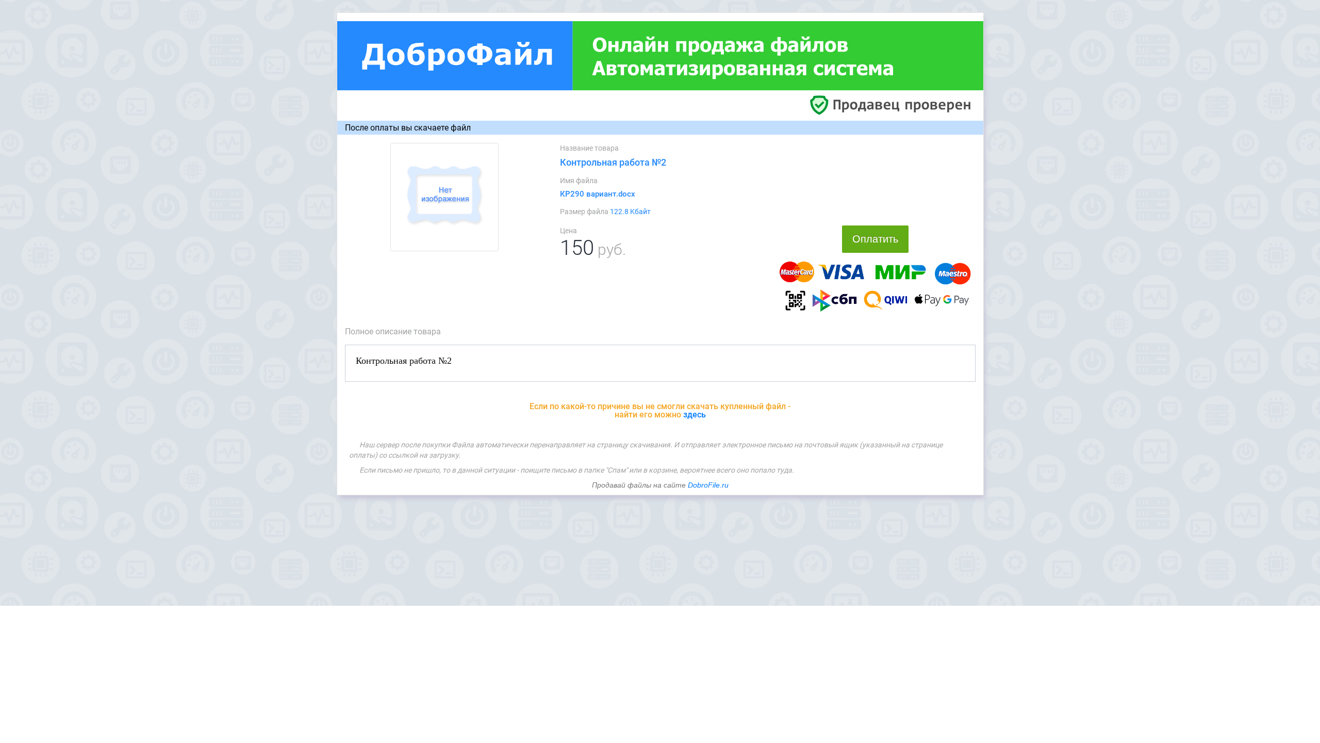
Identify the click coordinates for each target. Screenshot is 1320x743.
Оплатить (875, 239)
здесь (694, 414)
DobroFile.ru (708, 485)
